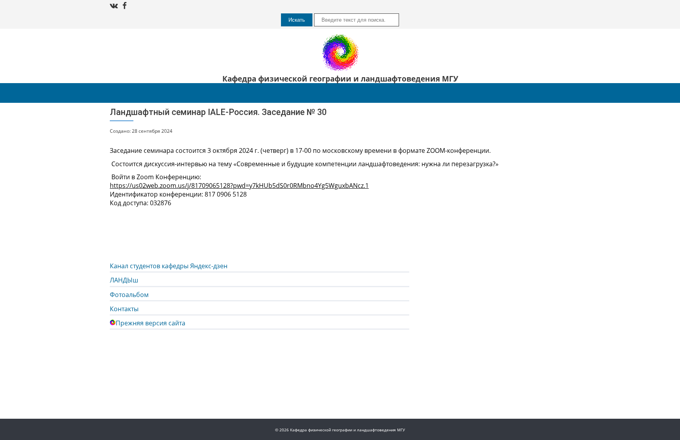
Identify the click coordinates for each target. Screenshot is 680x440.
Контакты (124, 308)
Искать (296, 20)
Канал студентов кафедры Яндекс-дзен (168, 266)
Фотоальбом (129, 294)
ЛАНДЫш (124, 280)
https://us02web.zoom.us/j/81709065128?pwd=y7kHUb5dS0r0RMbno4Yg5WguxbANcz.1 (239, 185)
